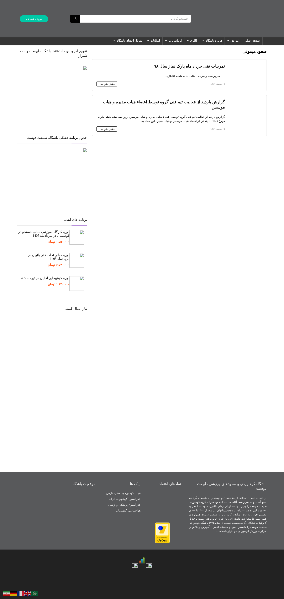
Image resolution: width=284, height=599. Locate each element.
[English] (27, 593)
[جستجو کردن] (75, 19)
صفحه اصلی (252, 40)
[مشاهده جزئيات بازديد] (142, 558)
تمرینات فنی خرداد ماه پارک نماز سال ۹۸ (189, 66)
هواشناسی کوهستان (128, 510)
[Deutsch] (13, 593)
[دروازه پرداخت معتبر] (162, 524)
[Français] (20, 593)
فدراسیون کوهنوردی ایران (125, 498)
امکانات (155, 40)
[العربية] (34, 593)
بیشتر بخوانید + (106, 83)
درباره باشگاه (214, 40)
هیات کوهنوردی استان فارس (123, 493)
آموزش (235, 40)
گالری (193, 40)
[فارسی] (6, 593)
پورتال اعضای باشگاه (129, 40)
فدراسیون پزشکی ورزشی (124, 504)
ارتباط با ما (175, 40)
